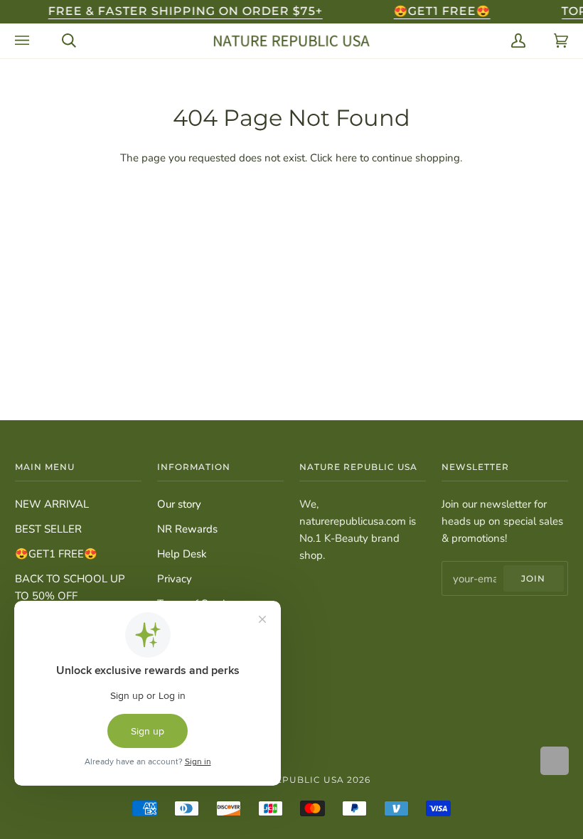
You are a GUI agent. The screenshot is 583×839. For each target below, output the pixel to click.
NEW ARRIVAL (52, 504)
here (346, 158)
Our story (179, 504)
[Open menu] (24, 40)
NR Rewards (187, 529)
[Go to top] (554, 761)
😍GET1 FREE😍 (56, 554)
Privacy (174, 579)
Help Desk (182, 554)
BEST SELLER (48, 529)
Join (533, 578)
